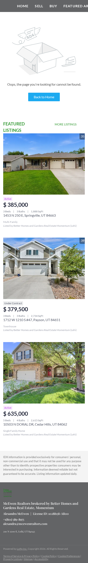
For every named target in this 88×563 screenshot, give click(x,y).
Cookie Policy (48, 556)
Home (22, 6)
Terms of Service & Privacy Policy (21, 556)
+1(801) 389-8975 (13, 519)
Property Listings (12, 559)
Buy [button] (53, 6)
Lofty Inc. (22, 548)
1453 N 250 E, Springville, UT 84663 (29, 215)
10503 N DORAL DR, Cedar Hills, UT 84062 (35, 424)
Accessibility (41, 559)
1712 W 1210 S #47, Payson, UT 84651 (31, 320)
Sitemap (28, 559)
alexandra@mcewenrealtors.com (25, 524)
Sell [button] (39, 6)
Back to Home (44, 97)
